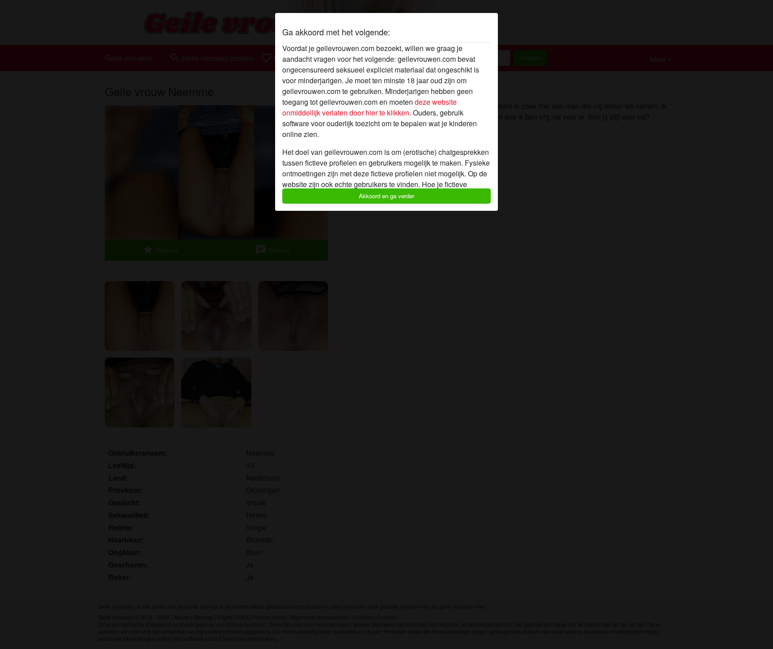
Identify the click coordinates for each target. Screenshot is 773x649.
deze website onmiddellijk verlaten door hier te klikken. (369, 107)
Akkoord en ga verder (386, 196)
